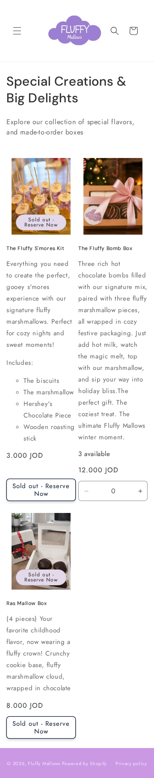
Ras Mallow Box (26, 603)
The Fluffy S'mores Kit (35, 248)
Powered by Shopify (84, 763)
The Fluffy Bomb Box (105, 248)
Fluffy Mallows (44, 763)
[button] (17, 30)
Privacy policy (131, 763)
